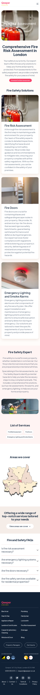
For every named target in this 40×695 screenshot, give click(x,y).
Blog (22, 637)
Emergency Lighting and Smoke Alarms (20, 437)
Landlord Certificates (9, 625)
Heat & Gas (5, 616)
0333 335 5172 (10, 671)
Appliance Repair (7, 621)
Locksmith (24, 621)
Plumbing (24, 611)
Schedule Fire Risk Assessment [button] (20, 80)
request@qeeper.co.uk (26, 671)
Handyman (25, 616)
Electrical (4, 611)
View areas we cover (18, 526)
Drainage (24, 630)
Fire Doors (28, 432)
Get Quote (31, 645)
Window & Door (7, 637)
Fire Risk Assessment (14, 432)
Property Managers (13, 645)
